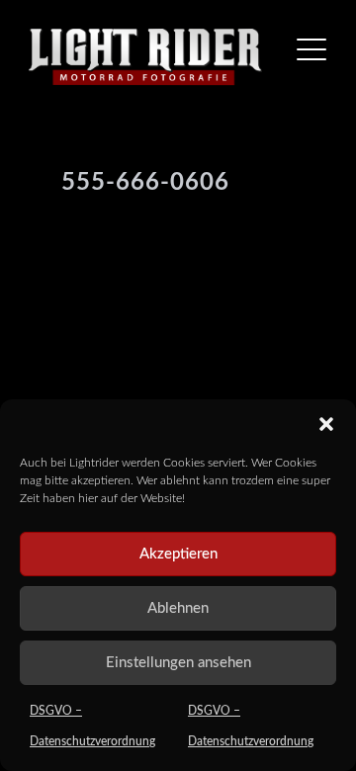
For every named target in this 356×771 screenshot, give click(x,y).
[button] (326, 424)
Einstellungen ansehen (178, 662)
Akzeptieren (178, 554)
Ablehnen (178, 608)
